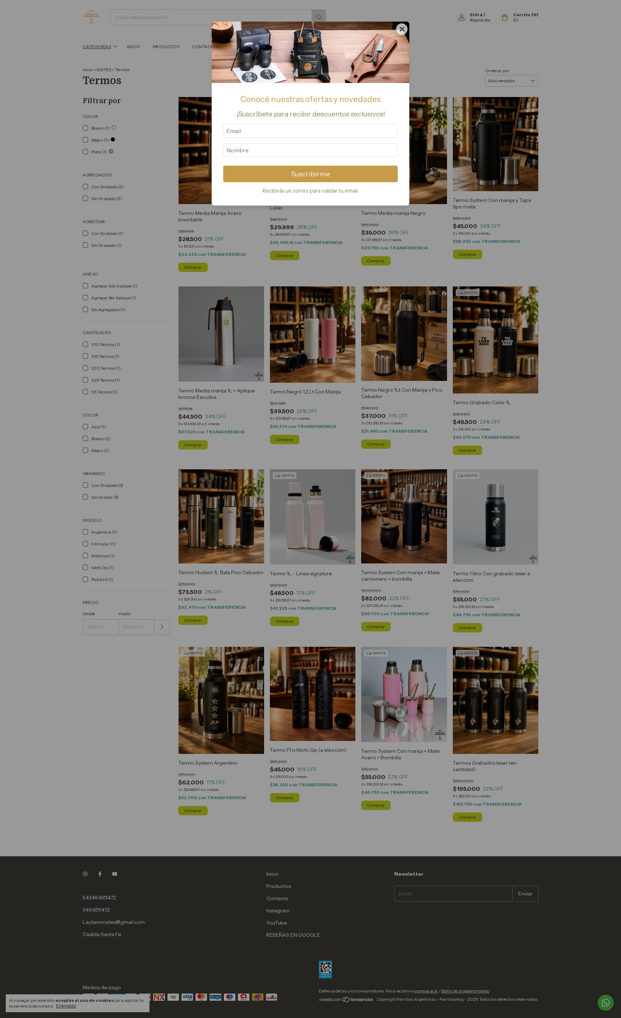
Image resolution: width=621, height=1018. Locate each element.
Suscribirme (310, 174)
